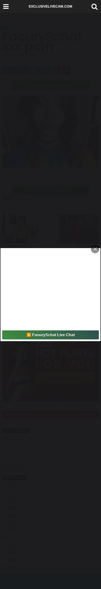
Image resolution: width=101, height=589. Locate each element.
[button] (93, 6)
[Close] (95, 249)
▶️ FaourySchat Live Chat (50, 335)
